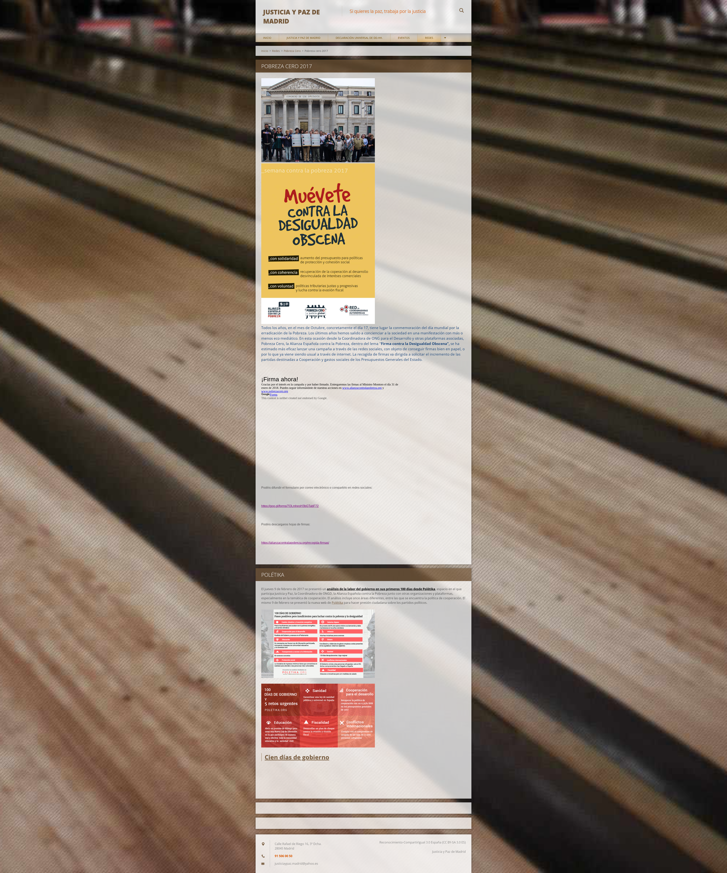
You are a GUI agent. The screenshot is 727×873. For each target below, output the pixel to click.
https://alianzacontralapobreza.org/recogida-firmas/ (295, 542)
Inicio (267, 38)
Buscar (461, 11)
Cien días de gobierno (297, 757)
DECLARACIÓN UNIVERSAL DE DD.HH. (359, 38)
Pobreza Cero (292, 51)
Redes (429, 38)
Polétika (337, 603)
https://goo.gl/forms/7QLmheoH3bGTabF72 (290, 506)
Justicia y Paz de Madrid (303, 38)
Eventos (404, 38)
